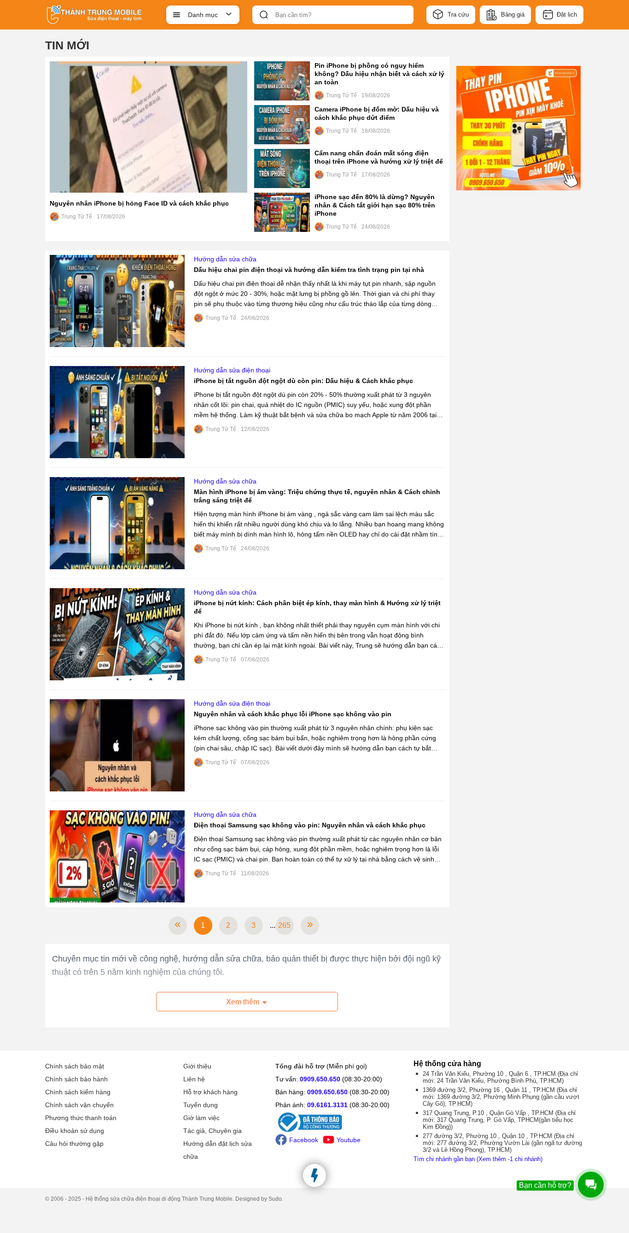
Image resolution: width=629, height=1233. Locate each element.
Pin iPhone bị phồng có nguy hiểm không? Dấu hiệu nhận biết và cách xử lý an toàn (379, 74)
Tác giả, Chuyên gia (212, 1130)
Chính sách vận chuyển (79, 1105)
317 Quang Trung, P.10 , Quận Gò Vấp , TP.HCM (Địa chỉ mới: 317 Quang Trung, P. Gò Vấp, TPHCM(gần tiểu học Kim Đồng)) (499, 1119)
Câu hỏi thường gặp (74, 1143)
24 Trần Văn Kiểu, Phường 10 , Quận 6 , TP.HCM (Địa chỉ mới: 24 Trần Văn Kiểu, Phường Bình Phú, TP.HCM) (500, 1077)
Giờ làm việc (201, 1117)
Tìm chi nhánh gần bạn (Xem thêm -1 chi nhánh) (478, 1159)
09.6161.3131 (327, 1105)
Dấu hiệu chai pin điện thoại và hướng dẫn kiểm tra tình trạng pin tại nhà (309, 269)
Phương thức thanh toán (80, 1117)
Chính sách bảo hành (76, 1079)
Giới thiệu (197, 1066)
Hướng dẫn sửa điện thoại (232, 370)
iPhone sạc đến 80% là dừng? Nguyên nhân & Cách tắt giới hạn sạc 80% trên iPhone (374, 205)
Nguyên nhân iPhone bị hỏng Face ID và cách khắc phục (139, 203)
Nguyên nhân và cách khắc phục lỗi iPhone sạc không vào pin (292, 714)
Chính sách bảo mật (74, 1066)
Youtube (349, 1140)
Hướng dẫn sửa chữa (225, 259)
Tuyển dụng (200, 1105)
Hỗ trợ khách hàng (210, 1092)
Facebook (303, 1140)
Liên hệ (194, 1079)
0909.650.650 (320, 1079)
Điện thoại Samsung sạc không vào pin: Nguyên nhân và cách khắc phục (309, 825)
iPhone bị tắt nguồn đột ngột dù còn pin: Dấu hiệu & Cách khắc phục (303, 380)
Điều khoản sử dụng (74, 1130)
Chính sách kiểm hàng (78, 1092)
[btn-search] (264, 15)
